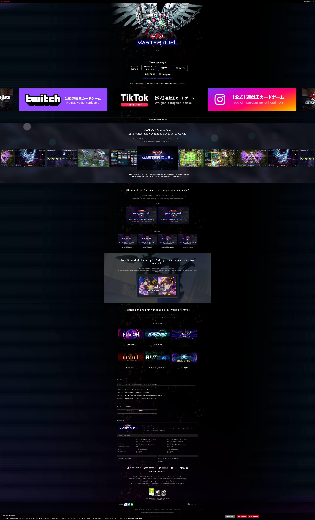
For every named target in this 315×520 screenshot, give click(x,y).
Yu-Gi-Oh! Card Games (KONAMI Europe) (137, 411)
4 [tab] (164, 114)
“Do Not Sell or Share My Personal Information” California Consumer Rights (157, 512)
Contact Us (148, 509)
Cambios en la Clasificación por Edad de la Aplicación (135, 389)
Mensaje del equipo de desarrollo (158, 119)
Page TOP (193, 504)
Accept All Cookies (253, 516)
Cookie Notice (138, 518)
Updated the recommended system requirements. (133, 392)
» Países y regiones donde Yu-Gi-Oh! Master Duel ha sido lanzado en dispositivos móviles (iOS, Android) (157, 83)
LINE (132, 504)
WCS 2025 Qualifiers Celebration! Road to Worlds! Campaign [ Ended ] (139, 395)
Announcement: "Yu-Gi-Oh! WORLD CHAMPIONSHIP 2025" (137, 398)
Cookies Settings (177, 509)
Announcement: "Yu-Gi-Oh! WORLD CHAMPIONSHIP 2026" (137, 387)
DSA (171, 509)
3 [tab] (159, 114)
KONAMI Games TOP (139, 509)
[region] (157, 516)
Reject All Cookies (242, 516)
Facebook (128, 504)
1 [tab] (148, 114)
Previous (2, 99)
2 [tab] (153, 114)
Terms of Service (164, 509)
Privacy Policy (156, 509)
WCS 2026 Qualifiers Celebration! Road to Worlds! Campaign (137, 384)
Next (312, 99)
